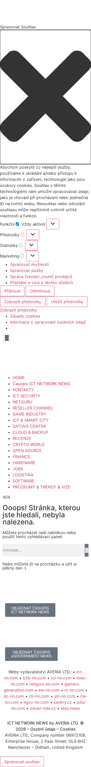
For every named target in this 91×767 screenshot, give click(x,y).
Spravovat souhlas (22, 761)
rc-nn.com (74, 690)
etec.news (70, 708)
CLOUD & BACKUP (30, 432)
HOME (19, 377)
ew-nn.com (49, 690)
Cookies (68, 729)
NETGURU (22, 401)
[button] (45, 97)
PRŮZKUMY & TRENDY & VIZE (41, 486)
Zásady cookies (25, 316)
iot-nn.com (61, 677)
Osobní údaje (42, 729)
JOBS (18, 468)
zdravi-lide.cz (43, 708)
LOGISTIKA (23, 474)
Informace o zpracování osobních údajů (48, 322)
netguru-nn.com (44, 683)
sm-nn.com (64, 696)
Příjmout (12, 290)
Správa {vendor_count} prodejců (41, 276)
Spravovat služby (26, 270)
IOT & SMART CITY (31, 420)
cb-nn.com (39, 696)
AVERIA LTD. (67, 722)
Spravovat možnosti (29, 264)
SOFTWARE (23, 480)
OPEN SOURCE (27, 450)
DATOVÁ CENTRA (29, 426)
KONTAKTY (23, 389)
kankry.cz (63, 702)
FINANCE (21, 456)
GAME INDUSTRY (29, 414)
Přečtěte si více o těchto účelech (41, 282)
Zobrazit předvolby (22, 301)
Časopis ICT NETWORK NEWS (41, 383)
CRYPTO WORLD (29, 444)
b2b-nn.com (34, 677)
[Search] (86, 550)
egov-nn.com (36, 702)
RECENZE (22, 438)
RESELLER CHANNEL (33, 407)
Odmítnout (40, 290)
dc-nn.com (14, 696)
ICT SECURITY (26, 395)
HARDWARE (24, 462)
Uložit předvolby (67, 301)
